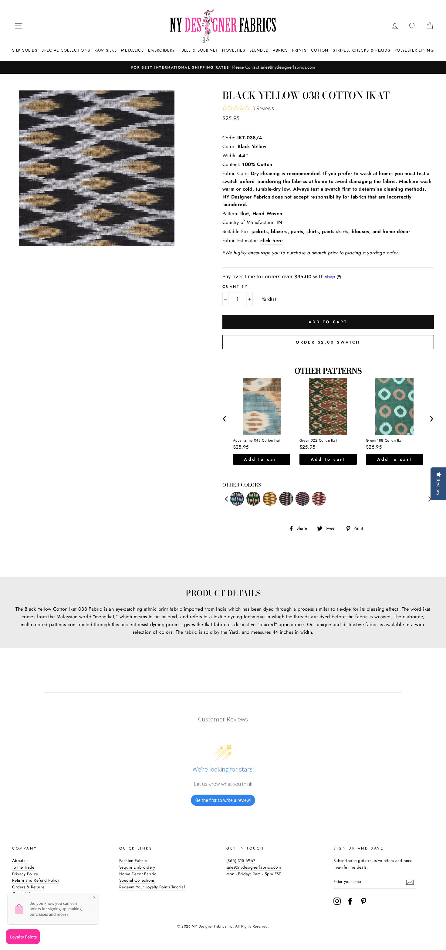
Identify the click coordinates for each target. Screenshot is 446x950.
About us (20, 860)
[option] (223, 67)
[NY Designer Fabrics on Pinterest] (363, 901)
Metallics (132, 50)
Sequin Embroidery (137, 867)
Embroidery (161, 50)
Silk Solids (24, 50)
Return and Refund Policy (35, 880)
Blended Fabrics (268, 50)
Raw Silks (105, 50)
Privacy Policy (25, 874)
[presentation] (224, 417)
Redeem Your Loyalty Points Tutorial (152, 887)
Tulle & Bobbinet (198, 50)
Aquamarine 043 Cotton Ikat (256, 440)
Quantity (235, 286)
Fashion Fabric (133, 860)
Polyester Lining (414, 50)
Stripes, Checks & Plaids (361, 50)
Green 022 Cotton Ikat (318, 440)
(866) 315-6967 (240, 860)
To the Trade (23, 867)
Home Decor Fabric (138, 874)
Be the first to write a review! (223, 800)
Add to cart (261, 459)
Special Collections (66, 50)
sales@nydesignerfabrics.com (253, 867)
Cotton (320, 50)
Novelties (233, 50)
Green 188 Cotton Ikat (384, 440)
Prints (299, 50)
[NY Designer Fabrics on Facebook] (350, 901)
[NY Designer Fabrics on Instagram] (337, 901)
